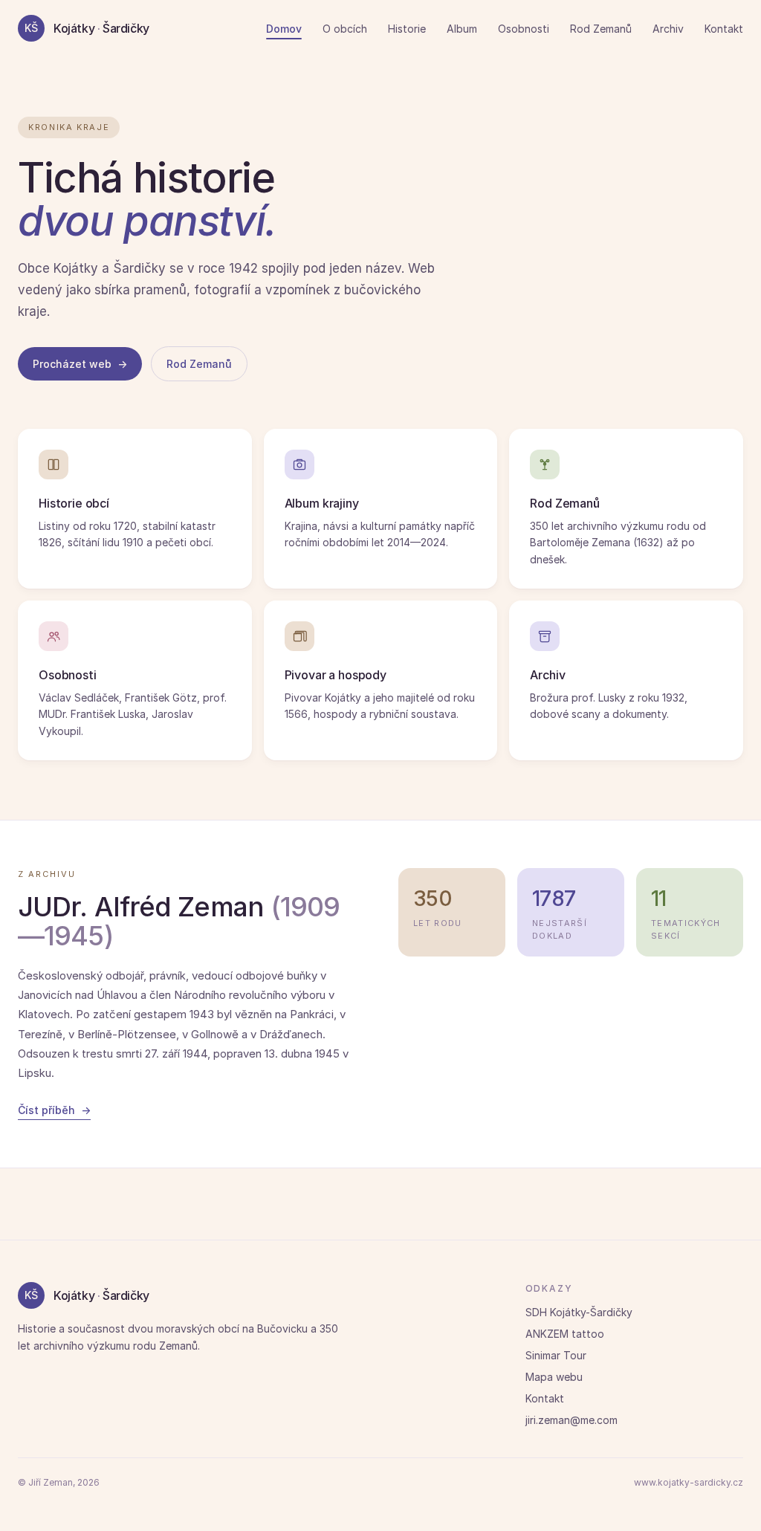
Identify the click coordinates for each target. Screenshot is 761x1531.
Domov (284, 28)
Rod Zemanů (601, 28)
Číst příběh (54, 1110)
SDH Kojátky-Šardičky (578, 1312)
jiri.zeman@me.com (571, 1420)
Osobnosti (523, 28)
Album (462, 28)
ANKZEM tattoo (564, 1333)
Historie (407, 28)
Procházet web (80, 363)
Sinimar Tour (555, 1355)
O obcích (345, 28)
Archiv (668, 28)
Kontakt (724, 28)
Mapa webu (554, 1376)
